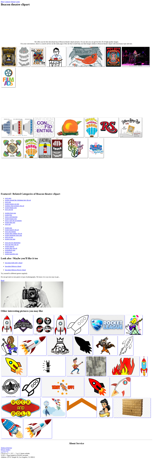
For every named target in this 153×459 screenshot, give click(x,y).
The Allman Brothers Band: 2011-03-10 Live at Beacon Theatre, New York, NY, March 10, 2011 (12, 153)
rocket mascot (9, 246)
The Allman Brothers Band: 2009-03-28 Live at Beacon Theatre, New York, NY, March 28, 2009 (130, 132)
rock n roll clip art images (13, 220)
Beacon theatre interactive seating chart (13, 134)
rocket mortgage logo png (13, 235)
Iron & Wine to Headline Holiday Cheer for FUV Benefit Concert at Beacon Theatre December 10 (84, 62)
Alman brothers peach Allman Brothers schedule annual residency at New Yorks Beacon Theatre (67, 132)
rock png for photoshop (12, 243)
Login (18, 2)
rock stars (8, 198)
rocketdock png (10, 250)
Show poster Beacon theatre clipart (95, 154)
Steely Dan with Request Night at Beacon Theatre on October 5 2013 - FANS (56, 62)
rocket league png (11, 219)
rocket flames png (11, 208)
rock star (8, 224)
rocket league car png (12, 204)
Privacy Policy (5, 450)
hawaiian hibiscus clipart (13, 266)
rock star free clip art (11, 244)
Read (2, 280)
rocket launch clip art (12, 230)
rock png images (10, 232)
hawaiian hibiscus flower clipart (15, 270)
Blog (2, 2)
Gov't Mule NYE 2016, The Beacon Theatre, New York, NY (8, 61)
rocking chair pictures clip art (14, 206)
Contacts (7, 2)
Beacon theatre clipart (70, 155)
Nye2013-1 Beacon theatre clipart (112, 62)
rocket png (8, 228)
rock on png (9, 237)
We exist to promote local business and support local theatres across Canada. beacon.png (8, 81)
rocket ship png (10, 222)
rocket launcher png (11, 254)
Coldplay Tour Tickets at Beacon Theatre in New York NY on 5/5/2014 (90, 131)
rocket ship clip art (11, 248)
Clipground (10, 452)
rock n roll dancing (11, 217)
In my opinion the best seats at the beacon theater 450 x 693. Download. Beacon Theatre (23, 60)
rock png (8, 202)
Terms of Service (6, 448)
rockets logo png (10, 213)
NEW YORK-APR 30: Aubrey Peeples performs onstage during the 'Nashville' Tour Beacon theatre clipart (135, 62)
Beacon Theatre (43, 155)
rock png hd (9, 209)
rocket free (8, 215)
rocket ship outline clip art (13, 233)
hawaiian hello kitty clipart (13, 263)
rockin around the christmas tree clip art (18, 200)
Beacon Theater (57, 155)
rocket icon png (10, 239)
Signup (13, 2)
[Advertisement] (76, 23)
